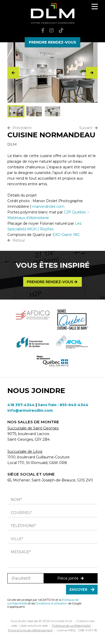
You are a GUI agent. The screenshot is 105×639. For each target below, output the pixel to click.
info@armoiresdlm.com (30, 410)
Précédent (21, 128)
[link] (66, 234)
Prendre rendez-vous (50, 282)
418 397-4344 (21, 405)
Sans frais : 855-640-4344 (63, 405)
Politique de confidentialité (71, 625)
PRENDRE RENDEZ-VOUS (52, 42)
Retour (17, 240)
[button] (92, 73)
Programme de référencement (30, 630)
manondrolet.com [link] (48, 206)
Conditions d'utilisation (51, 603)
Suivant (87, 128)
